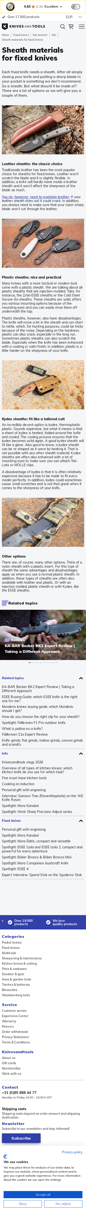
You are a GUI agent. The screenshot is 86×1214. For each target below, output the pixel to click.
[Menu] (81, 27)
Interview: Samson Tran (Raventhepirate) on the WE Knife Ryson (42, 798)
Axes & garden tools (16, 979)
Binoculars (9, 990)
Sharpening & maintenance (22, 958)
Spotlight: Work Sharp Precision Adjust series (37, 812)
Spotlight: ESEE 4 (15, 869)
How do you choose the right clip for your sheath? (40, 717)
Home (5, 35)
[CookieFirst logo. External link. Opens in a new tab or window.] (5, 1156)
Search (62, 27)
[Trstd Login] (78, 6)
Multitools (9, 953)
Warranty (9, 1021)
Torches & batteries (16, 984)
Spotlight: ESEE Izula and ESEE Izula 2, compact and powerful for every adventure (42, 849)
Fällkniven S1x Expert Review (25, 735)
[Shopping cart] (71, 27)
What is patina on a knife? (22, 729)
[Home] (23, 25)
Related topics (13, 678)
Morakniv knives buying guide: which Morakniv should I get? (37, 709)
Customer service (14, 1011)
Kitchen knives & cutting (19, 963)
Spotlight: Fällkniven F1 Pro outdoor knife (33, 723)
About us (8, 1058)
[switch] (75, 6)
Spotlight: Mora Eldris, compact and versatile (36, 841)
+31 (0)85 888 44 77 (19, 1093)
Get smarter (40, 35)
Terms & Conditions (16, 1042)
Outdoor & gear (13, 974)
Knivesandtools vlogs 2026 (22, 762)
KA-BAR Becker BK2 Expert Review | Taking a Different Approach (38, 689)
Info (54, 35)
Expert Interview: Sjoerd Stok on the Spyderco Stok (42, 875)
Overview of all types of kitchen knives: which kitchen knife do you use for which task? (37, 770)
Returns (8, 1026)
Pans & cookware (14, 969)
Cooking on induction (18, 784)
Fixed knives (20, 35)
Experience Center (15, 1016)
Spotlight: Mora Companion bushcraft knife (35, 863)
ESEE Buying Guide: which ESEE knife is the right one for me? (39, 699)
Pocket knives (12, 942)
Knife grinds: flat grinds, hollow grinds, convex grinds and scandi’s (42, 742)
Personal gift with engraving (24, 790)
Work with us (11, 1073)
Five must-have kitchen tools (24, 778)
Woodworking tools (16, 995)
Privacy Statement (15, 1037)
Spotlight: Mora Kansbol (20, 806)
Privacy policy (72, 1152)
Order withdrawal (15, 1032)
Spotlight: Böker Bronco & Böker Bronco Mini (36, 857)
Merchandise (11, 1068)
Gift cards (9, 1063)
